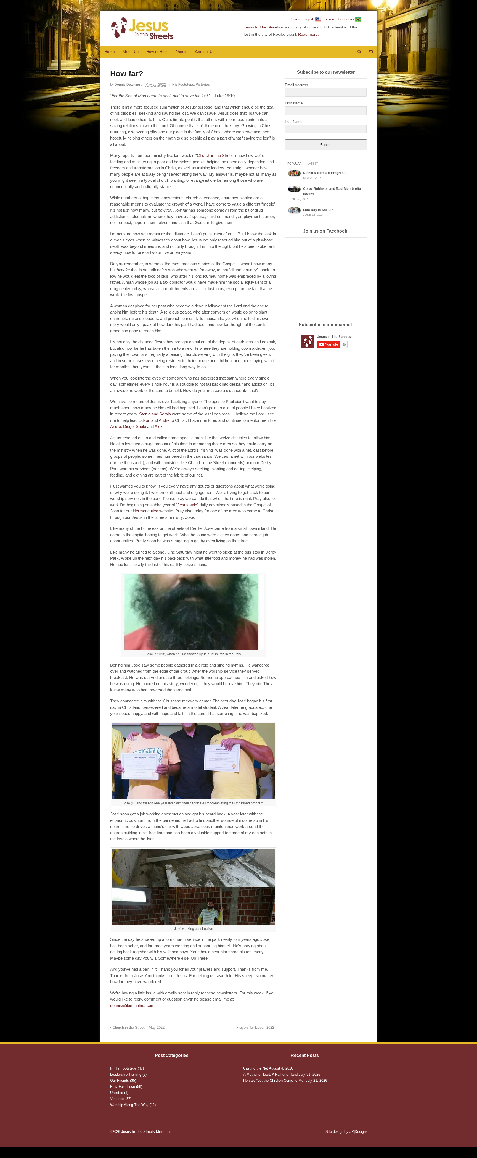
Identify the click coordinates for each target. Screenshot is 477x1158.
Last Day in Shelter (318, 210)
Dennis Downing (127, 84)
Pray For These (122, 1087)
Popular (294, 163)
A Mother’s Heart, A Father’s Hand (270, 1074)
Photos (181, 51)
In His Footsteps (181, 84)
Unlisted (116, 1093)
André (164, 420)
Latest (312, 163)
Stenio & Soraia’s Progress (324, 173)
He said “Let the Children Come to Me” (273, 1080)
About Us (131, 51)
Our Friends (119, 1080)
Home (109, 51)
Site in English (303, 19)
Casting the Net (255, 1068)
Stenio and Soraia (155, 414)
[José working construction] (193, 922)
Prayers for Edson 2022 (255, 1028)
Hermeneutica (145, 511)
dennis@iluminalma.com (132, 1005)
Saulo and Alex (149, 426)
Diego (128, 426)
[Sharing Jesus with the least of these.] (142, 37)
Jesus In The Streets (262, 27)
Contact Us (204, 51)
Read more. (308, 34)
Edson (144, 420)
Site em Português (339, 19)
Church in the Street (215, 155)
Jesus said (187, 504)
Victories (203, 84)
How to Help (157, 51)
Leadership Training (125, 1074)
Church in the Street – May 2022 (138, 1028)
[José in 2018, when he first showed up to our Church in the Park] (193, 648)
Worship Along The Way (129, 1105)
